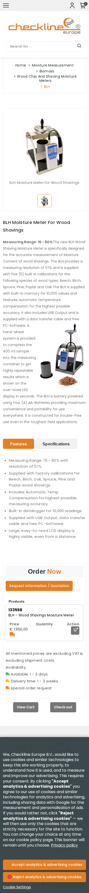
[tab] (18, 444)
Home (20, 65)
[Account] (72, 5)
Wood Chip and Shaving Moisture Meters (47, 78)
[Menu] (6, 5)
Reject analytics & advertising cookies (47, 876)
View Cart (26, 707)
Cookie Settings (17, 887)
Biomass (47, 71)
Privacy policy (64, 845)
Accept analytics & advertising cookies (46, 864)
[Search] (79, 46)
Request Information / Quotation (39, 585)
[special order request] (12, 634)
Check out (63, 707)
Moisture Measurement (53, 65)
